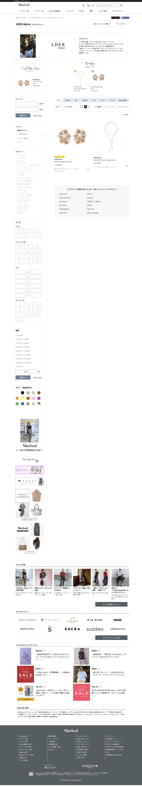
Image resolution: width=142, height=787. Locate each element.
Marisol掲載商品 (54, 11)
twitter (115, 18)
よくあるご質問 (81, 755)
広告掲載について (111, 739)
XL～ (28, 236)
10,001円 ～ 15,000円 (23, 355)
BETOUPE (62, 205)
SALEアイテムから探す (26, 749)
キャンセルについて (83, 744)
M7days (81, 11)
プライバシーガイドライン (114, 741)
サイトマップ (110, 736)
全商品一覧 (23, 757)
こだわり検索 (102, 11)
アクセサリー (23, 184)
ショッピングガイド (83, 736)
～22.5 (20, 246)
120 (19, 315)
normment (63, 201)
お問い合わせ (81, 757)
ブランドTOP (120, 24)
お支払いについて (82, 741)
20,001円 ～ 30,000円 (23, 362)
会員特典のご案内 (82, 749)
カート (88, 5)
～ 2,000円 (19, 335)
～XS (19, 231)
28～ (37, 262)
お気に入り (51, 749)
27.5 (28, 262)
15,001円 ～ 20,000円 (23, 359)
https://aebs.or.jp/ (93, 774)
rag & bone (63, 194)
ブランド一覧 (38, 11)
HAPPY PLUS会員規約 (112, 744)
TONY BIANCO (64, 209)
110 (37, 310)
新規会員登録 (52, 736)
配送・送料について (83, 739)
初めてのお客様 (81, 752)
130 (28, 315)
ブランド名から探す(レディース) (37, 18)
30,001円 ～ (20, 366)
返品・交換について (83, 747)
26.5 (37, 257)
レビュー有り (110, 107)
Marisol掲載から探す (26, 744)
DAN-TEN (90, 209)
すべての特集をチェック (111, 604)
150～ (19, 320)
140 (37, 315)
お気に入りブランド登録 (101, 24)
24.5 (28, 251)
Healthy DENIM (92, 213)
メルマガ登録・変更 (54, 747)
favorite (93, 5)
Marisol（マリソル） (21, 18)
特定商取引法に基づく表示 (114, 755)
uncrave (90, 198)
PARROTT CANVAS (94, 201)
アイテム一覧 (24, 11)
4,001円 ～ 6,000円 (22, 343)
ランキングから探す (26, 747)
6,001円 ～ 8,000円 (22, 347)
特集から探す (24, 752)
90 (37, 305)
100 (28, 310)
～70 (19, 305)
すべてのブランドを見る (111, 638)
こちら (85, 774)
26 (28, 257)
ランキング (69, 11)
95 (19, 310)
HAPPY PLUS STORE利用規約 (115, 747)
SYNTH (89, 194)
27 (19, 262)
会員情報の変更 (53, 744)
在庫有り (99, 107)
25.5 (19, 257)
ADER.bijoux (23, 134)
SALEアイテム (117, 11)
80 (28, 305)
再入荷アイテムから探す (27, 755)
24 (19, 251)
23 (28, 246)
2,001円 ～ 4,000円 (22, 339)
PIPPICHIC (62, 213)
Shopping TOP (24, 736)
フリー (37, 236)
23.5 (37, 246)
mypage (84, 5)
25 (37, 251)
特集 (91, 11)
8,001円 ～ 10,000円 (23, 351)
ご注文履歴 (51, 741)
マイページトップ (53, 739)
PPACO (89, 205)
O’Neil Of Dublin (65, 198)
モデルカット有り (123, 107)
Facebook (125, 18)
